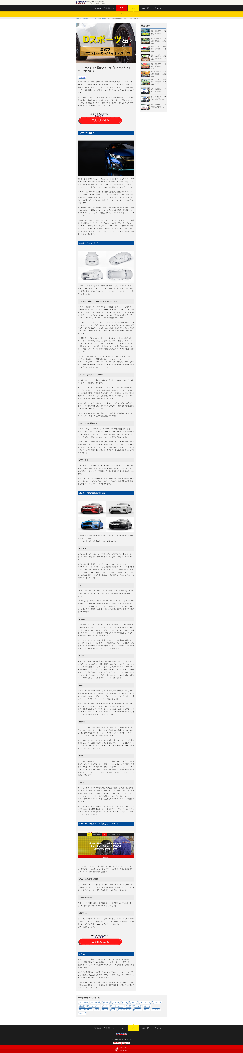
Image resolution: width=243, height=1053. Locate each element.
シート (125, 1002)
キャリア (105, 1006)
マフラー (82, 1013)
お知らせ (134, 1002)
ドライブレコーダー (125, 1010)
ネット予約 (121, 1049)
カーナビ (138, 1006)
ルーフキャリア (94, 1006)
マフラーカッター (117, 1006)
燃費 (97, 1010)
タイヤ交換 (157, 1002)
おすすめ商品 (96, 1002)
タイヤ (147, 1010)
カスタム (82, 77)
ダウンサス (156, 1010)
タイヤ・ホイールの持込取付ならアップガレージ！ (88, 18)
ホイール (138, 1010)
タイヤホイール (145, 1002)
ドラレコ (105, 1010)
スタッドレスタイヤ (86, 1010)
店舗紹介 (82, 1006)
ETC (113, 1010)
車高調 (129, 1006)
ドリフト (147, 1006)
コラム (103, 18)
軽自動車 (107, 1002)
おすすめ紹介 (84, 1002)
